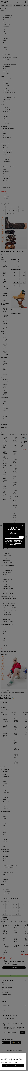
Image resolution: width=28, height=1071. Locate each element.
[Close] (22, 526)
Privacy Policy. (14, 544)
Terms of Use (18, 543)
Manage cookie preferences (12, 1065)
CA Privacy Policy (13, 1062)
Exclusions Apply (14, 533)
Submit (21, 537)
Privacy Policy (4, 1062)
